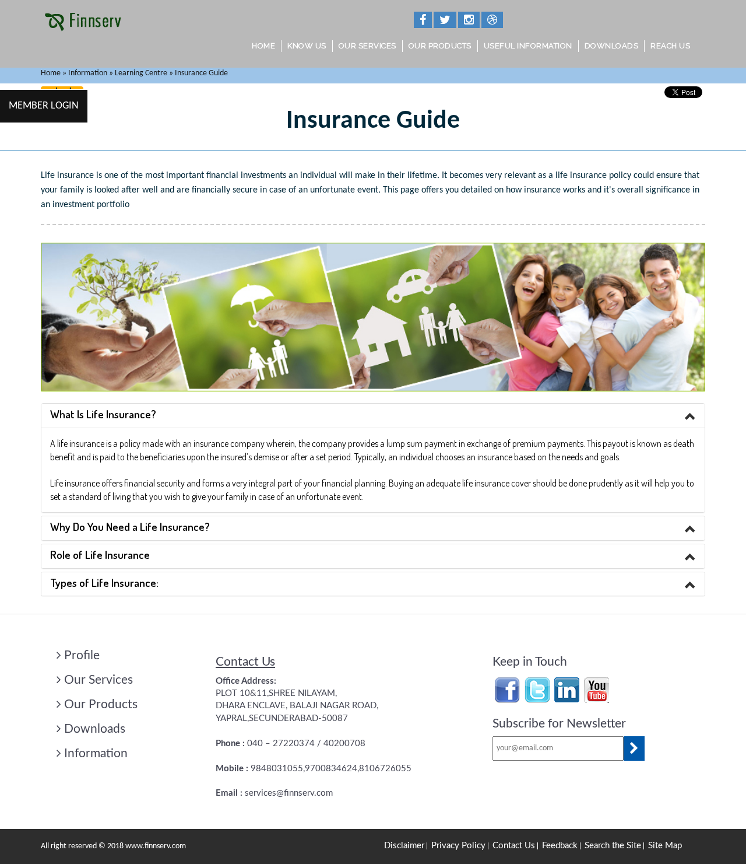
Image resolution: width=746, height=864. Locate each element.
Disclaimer (404, 845)
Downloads (612, 45)
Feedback (560, 845)
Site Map (665, 845)
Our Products (440, 45)
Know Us (306, 45)
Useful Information (528, 45)
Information (96, 753)
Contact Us (513, 845)
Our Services (367, 45)
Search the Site (613, 845)
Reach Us (670, 45)
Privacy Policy (458, 845)
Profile (82, 655)
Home (263, 45)
